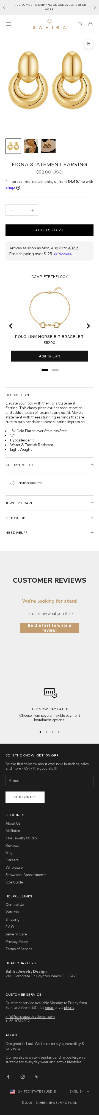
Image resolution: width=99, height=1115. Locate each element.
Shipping (13, 919)
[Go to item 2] (30, 146)
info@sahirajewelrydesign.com (30, 1016)
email (49, 1007)
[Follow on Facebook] (8, 1076)
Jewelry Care (16, 934)
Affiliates (13, 830)
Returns (12, 912)
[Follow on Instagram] (22, 1076)
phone (69, 1007)
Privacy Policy (17, 941)
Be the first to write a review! (49, 628)
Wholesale (14, 867)
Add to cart (49, 230)
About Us (13, 823)
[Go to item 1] (13, 146)
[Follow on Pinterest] (37, 1076)
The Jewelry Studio (21, 838)
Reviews (12, 845)
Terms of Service (19, 949)
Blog (9, 852)
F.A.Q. (10, 927)
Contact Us (15, 904)
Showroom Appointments (26, 875)
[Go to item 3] (48, 146)
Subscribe (25, 797)
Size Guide (14, 882)
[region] (49, 702)
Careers (12, 860)
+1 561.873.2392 (17, 1021)
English (77, 1091)
